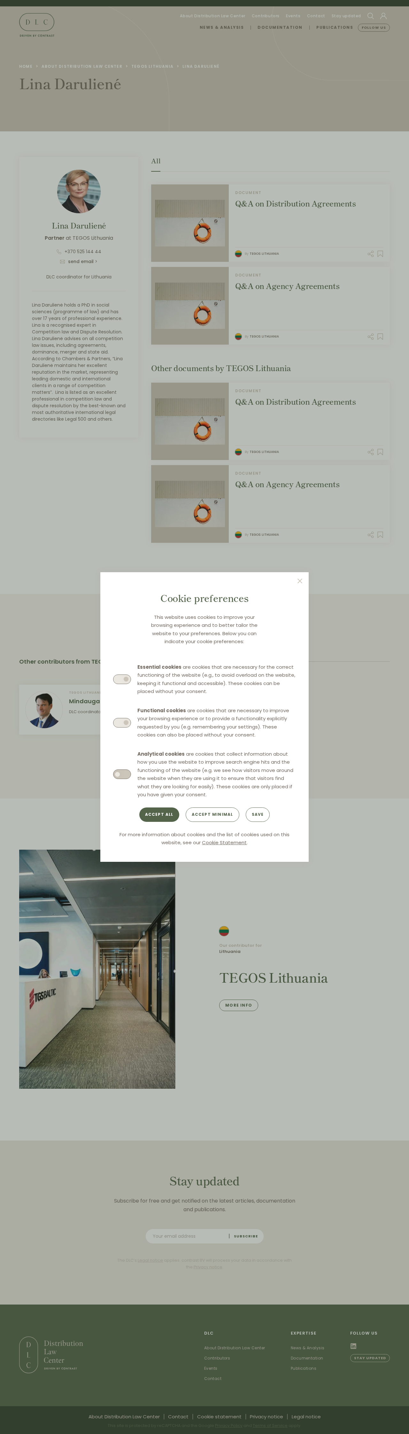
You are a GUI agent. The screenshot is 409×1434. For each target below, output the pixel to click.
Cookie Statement (224, 842)
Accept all (159, 814)
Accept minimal (212, 814)
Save (258, 814)
